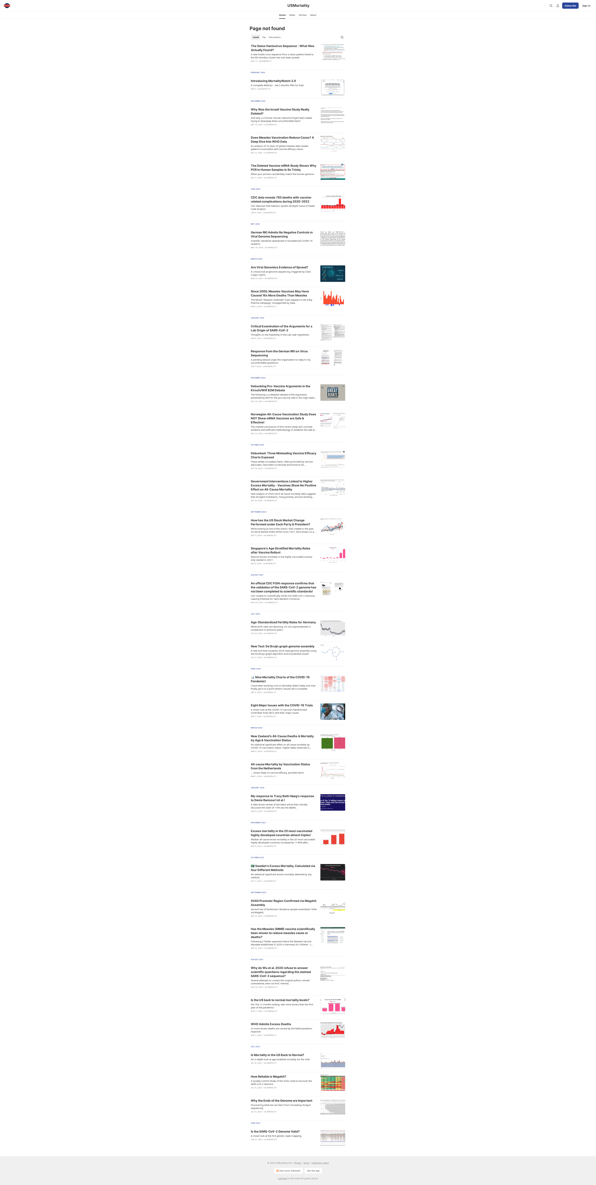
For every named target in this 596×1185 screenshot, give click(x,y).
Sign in (586, 5)
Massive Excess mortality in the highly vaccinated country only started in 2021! (281, 558)
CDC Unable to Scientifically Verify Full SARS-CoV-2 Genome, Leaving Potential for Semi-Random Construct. (283, 597)
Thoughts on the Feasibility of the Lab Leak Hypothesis (280, 334)
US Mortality (265, 61)
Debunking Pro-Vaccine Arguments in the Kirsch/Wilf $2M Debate (280, 388)
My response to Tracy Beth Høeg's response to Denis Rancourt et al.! (282, 798)
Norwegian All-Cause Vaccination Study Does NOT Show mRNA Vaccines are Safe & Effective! (283, 418)
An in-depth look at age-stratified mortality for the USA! (280, 1059)
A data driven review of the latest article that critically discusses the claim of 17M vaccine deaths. (279, 806)
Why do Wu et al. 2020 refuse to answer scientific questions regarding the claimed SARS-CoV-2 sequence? (281, 972)
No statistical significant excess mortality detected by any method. (281, 876)
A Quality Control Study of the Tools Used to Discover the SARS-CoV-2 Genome (281, 1082)
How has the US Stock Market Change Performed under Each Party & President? (280, 522)
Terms (306, 1162)
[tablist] (266, 37)
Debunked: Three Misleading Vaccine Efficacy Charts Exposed (283, 455)
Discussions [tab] (274, 37)
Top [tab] (264, 37)
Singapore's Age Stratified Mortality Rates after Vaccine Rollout (280, 550)
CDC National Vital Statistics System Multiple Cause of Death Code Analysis (283, 207)
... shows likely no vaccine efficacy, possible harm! (277, 772)
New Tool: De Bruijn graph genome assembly (282, 646)
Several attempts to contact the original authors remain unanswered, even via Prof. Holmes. (280, 982)
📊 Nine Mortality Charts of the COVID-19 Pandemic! (280, 679)
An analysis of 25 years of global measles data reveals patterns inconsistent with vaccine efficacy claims (279, 147)
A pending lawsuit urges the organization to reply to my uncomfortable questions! (281, 361)
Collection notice (320, 1162)
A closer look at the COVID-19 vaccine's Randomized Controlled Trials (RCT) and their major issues (279, 711)
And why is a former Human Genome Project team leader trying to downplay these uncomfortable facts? (281, 119)
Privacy (297, 1162)
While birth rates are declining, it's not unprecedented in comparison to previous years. (281, 628)
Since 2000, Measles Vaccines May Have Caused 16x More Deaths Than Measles (280, 293)
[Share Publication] (558, 5)
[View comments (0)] (275, 661)
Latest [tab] (256, 37)
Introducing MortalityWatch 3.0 (273, 81)
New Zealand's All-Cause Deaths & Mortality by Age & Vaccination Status (282, 738)
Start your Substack (289, 1170)
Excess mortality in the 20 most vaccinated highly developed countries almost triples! (281, 833)
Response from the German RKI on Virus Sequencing (279, 353)
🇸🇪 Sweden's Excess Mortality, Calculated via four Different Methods (283, 868)
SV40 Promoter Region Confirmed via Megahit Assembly (283, 903)
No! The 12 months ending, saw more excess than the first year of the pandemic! (282, 1006)
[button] (282, 15)
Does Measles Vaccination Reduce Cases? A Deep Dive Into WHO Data (282, 139)
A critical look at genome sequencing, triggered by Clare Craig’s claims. (281, 273)
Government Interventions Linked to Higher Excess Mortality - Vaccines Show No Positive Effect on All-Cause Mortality (283, 485)
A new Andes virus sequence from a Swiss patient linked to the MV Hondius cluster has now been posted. (282, 56)
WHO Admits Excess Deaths (271, 1024)
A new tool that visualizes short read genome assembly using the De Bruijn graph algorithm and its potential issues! (283, 652)
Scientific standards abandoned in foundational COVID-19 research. (281, 242)
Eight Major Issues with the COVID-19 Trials (282, 705)
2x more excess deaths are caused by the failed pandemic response (281, 1030)
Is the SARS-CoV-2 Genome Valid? (275, 1131)
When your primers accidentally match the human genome (282, 174)
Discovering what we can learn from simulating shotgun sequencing (281, 1106)
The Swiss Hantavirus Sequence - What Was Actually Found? (282, 48)
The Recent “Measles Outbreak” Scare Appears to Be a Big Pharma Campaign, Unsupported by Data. (281, 301)
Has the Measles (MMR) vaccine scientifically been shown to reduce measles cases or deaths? (283, 933)
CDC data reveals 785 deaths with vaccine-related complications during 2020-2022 (281, 199)
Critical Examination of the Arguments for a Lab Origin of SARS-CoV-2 (281, 328)
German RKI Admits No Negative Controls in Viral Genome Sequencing (282, 234)
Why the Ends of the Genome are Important (281, 1100)
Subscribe (570, 5)
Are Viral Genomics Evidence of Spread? (279, 267)
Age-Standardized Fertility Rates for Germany (283, 622)
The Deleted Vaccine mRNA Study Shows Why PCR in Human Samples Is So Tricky (283, 168)
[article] (298, 55)
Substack (282, 1178)
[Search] (551, 5)
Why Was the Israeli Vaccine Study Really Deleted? (280, 111)
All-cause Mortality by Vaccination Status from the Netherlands (280, 766)
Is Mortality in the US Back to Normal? (277, 1055)
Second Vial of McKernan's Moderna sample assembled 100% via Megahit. (283, 911)
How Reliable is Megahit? (268, 1076)
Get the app (313, 1170)
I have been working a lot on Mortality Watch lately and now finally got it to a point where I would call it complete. (283, 687)
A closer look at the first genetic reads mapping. (276, 1135)
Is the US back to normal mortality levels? (280, 1000)
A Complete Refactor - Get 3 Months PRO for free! (277, 85)
